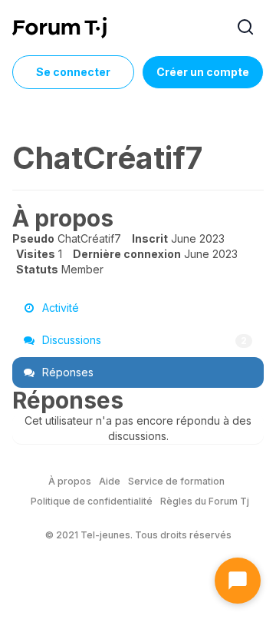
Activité (59, 307)
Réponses (66, 372)
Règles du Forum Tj (204, 501)
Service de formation (176, 481)
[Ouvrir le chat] (238, 581)
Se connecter (73, 71)
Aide (109, 481)
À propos (69, 481)
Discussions (143, 339)
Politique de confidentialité (92, 501)
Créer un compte (202, 71)
